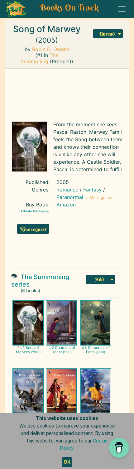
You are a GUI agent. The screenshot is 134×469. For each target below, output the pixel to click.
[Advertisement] (67, 99)
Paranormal (69, 197)
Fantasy (92, 189)
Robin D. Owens (50, 49)
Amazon (66, 204)
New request (33, 229)
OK (67, 462)
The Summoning (40, 58)
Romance (67, 189)
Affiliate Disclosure (34, 211)
